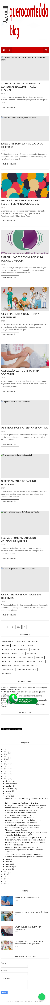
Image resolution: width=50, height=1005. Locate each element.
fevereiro (9, 866)
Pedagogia (31, 662)
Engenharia (35, 650)
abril (7, 861)
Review (16, 666)
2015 (6, 776)
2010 (6, 879)
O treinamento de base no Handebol (19, 818)
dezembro (10, 781)
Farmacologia (18, 654)
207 (18, 627)
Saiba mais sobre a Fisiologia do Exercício (21, 803)
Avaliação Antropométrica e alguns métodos (22, 825)
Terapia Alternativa (29, 666)
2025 (6, 751)
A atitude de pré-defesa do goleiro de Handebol (24, 857)
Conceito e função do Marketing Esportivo (21, 847)
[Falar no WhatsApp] (41, 996)
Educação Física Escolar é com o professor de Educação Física (29, 943)
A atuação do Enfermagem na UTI (18, 835)
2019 (6, 766)
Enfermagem (22, 650)
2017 (6, 771)
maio (8, 859)
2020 (6, 764)
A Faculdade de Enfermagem (27, 897)
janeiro (9, 869)
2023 (6, 756)
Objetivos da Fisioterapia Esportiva (24, 427)
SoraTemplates (21, 1001)
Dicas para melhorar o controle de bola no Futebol (25, 840)
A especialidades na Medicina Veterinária (21, 810)
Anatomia (21, 641)
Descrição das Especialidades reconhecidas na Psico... (26, 805)
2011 (6, 876)
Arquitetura (33, 641)
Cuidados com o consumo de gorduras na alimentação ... (27, 799)
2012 (6, 874)
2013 (6, 871)
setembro (10, 788)
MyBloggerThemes (36, 1001)
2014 (6, 778)
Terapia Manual (8, 670)
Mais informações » (10, 107)
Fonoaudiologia (9, 658)
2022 (6, 759)
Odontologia (18, 662)
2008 (6, 884)
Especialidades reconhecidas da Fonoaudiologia (22, 259)
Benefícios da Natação (14, 845)
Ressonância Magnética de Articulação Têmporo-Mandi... (24, 850)
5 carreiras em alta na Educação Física (31, 912)
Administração (8, 641)
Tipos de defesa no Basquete (16, 830)
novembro (10, 783)
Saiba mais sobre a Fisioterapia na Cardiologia (23, 854)
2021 (6, 761)
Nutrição (6, 662)
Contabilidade (18, 646)
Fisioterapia (31, 654)
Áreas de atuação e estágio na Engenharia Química (25, 842)
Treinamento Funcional (27, 670)
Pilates (41, 662)
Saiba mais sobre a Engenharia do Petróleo (22, 827)
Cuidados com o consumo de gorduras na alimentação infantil (20, 87)
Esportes (5, 654)
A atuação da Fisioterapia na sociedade (20, 813)
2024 (6, 754)
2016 (6, 774)
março (8, 864)
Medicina (39, 658)
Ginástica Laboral (26, 658)
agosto (9, 791)
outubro (9, 786)
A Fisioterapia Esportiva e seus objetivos (21, 822)
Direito (30, 646)
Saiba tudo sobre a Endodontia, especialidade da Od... (26, 837)
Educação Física (8, 650)
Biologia (5, 646)
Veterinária (6, 674)
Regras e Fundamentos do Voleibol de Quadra (18, 539)
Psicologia (6, 666)
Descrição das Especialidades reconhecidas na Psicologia (20, 202)
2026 (6, 749)
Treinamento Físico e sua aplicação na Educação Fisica (26, 832)
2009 (6, 881)
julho (8, 793)
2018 (6, 769)
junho (8, 796)
